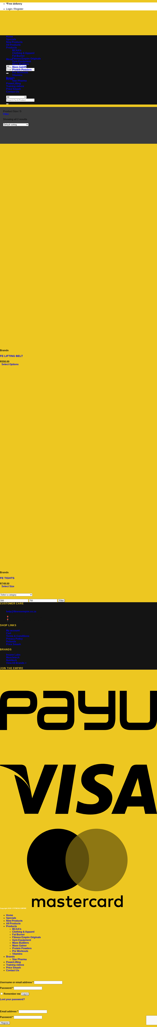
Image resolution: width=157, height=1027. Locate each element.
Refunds (11, 641)
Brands (10, 78)
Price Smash (13, 89)
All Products (13, 45)
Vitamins (17, 75)
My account (13, 630)
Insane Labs (13, 654)
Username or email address (16, 982)
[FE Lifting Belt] (19, 345)
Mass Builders (20, 64)
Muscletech (12, 657)
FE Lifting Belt (11, 356)
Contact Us (12, 91)
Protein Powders (22, 69)
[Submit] (7, 73)
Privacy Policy (14, 638)
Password (6, 988)
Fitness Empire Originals (26, 58)
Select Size (8, 586)
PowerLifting (13, 83)
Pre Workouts (20, 72)
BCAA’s (16, 50)
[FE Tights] (19, 567)
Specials (11, 39)
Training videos (15, 86)
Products (11, 47)
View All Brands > (16, 663)
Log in (25, 994)
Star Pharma (19, 80)
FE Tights (7, 578)
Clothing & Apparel (23, 53)
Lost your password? (12, 999)
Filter (61, 600)
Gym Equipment (21, 61)
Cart (8, 633)
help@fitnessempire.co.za (21, 611)
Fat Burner (18, 56)
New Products (14, 42)
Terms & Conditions (17, 636)
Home (9, 36)
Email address (9, 1011)
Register (5, 1023)
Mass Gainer (19, 67)
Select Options (10, 364)
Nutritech (11, 660)
